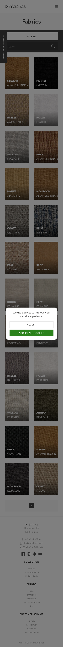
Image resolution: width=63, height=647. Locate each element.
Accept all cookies (31, 333)
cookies (26, 312)
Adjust (31, 324)
